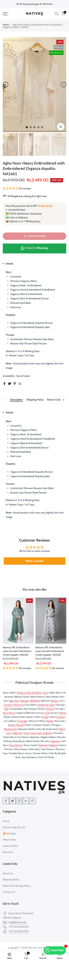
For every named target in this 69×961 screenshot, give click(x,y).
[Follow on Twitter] (12, 801)
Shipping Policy (34, 399)
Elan (6, 708)
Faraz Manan (9, 712)
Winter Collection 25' (14, 827)
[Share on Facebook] (4, 383)
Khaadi (45, 716)
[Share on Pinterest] (14, 383)
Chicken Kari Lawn (46, 704)
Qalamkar (17, 733)
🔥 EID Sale (9, 833)
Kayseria (60, 716)
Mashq (50, 721)
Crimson (8, 704)
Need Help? (57, 950)
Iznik (47, 712)
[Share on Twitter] (9, 383)
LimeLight (22, 721)
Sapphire (53, 745)
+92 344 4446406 (19, 931)
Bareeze (55, 700)
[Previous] (5, 84)
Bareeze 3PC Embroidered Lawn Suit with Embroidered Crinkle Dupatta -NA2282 (50, 651)
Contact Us (9, 892)
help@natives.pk (17, 922)
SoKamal (43, 745)
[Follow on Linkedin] (26, 801)
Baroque (25, 700)
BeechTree (35, 700)
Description (16, 399)
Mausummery (10, 729)
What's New (9, 839)
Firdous (50, 708)
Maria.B (19, 725)
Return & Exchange (57, 399)
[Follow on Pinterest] (32, 801)
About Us (8, 852)
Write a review (34, 561)
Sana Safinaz (16, 745)
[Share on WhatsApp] (20, 383)
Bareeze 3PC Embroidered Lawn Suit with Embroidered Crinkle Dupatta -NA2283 (17, 651)
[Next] (63, 84)
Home (6, 24)
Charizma (18, 704)
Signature (55, 741)
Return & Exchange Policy (16, 885)
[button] (11, 188)
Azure (45, 692)
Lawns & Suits (10, 846)
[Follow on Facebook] (6, 801)
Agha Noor (14, 700)
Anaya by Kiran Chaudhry (29, 692)
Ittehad (62, 712)
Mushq (11, 725)
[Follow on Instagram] (19, 801)
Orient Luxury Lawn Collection (38, 733)
